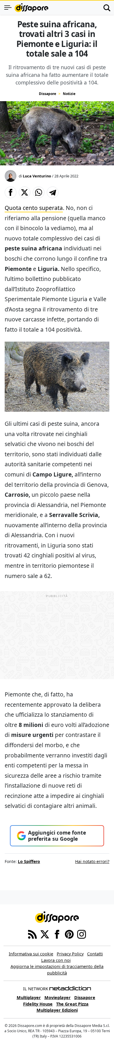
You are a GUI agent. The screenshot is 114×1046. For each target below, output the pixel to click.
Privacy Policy (70, 954)
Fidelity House (38, 1004)
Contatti (95, 954)
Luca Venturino (37, 176)
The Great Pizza (72, 1004)
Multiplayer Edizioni (57, 1010)
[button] (10, 192)
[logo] (31, 7)
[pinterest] (69, 933)
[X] (44, 933)
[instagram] (81, 933)
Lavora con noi (56, 960)
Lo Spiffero (29, 861)
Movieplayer (57, 997)
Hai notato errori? (92, 861)
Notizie (69, 93)
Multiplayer (29, 997)
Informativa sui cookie (31, 954)
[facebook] (57, 933)
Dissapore (47, 93)
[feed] (32, 933)
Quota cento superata (34, 208)
